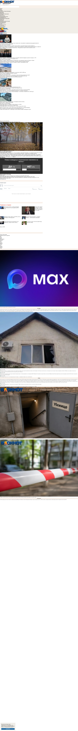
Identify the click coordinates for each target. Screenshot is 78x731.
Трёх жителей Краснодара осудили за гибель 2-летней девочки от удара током (33, 310)
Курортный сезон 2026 (3, 77)
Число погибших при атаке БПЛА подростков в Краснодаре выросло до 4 (10, 368)
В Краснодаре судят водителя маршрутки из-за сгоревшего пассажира (11, 175)
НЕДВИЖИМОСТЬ (3, 17)
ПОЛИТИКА (2, 20)
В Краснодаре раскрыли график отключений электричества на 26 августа (32, 379)
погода (5, 179)
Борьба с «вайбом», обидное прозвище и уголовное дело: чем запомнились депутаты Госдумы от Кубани (17, 60)
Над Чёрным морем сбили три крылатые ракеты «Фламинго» (15, 371)
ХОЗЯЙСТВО (2, 25)
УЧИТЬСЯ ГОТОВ (5, 29)
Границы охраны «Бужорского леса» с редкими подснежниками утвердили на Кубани (39, 309)
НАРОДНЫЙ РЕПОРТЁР (4, 16)
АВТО (1, 9)
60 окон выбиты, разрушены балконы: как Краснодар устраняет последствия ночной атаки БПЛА (54, 499)
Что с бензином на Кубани (4, 92)
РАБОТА (6, 28)
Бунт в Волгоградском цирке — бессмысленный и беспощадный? (9, 384)
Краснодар (2, 179)
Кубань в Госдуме (3, 48)
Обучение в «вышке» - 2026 (4, 63)
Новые (1, 188)
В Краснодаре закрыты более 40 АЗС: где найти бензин (9, 105)
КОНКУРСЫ (2, 13)
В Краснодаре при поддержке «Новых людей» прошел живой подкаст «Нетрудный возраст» (66, 381)
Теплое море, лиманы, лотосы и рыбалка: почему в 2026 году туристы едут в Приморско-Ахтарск (13, 309)
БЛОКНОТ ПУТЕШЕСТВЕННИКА (5, 11)
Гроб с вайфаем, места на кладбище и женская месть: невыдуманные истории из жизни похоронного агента (17, 47)
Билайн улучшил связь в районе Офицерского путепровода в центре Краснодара (22, 380)
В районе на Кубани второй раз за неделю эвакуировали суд (43, 380)
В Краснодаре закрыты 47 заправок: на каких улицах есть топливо (10, 104)
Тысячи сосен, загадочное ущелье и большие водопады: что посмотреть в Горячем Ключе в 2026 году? (17, 91)
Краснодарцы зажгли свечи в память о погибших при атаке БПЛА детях (10, 499)
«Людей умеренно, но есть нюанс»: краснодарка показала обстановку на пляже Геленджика (15, 89)
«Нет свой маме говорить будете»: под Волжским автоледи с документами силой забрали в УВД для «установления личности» (17, 386)
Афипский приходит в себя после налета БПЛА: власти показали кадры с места (62, 380)
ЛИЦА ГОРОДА (2, 15)
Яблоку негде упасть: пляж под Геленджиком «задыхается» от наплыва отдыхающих (14, 90)
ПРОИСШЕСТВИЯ (3, 22)
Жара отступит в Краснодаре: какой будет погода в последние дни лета (30, 499)
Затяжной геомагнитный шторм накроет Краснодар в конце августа (24, 311)
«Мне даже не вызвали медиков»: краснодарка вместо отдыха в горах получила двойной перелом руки (56, 379)
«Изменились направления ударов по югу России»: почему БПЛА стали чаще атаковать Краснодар (39, 381)
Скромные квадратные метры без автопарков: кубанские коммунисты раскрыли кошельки (14, 61)
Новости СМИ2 (2, 226)
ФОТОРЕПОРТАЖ (3, 24)
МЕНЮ (1, 8)
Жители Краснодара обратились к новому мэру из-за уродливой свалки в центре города (14, 176)
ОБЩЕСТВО (2, 19)
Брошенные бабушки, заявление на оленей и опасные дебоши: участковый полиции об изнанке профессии (17, 45)
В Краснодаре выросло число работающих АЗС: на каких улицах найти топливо (13, 106)
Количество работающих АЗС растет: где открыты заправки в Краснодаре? (32, 384)
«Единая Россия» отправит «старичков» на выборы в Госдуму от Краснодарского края (14, 62)
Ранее (9, 188)
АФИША (1, 10)
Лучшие (5, 188)
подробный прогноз (3, 235)
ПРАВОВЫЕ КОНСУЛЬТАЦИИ (5, 21)
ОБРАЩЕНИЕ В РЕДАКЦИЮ (4, 18)
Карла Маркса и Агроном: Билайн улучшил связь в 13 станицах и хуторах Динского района (57, 310)
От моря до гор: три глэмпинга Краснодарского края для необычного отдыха (11, 379)
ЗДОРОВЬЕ (2, 12)
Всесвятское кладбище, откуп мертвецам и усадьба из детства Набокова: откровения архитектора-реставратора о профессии (20, 46)
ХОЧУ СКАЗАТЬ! (2, 26)
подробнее (8, 235)
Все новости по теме (3, 59)
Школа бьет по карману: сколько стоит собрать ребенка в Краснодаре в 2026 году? (62, 309)
